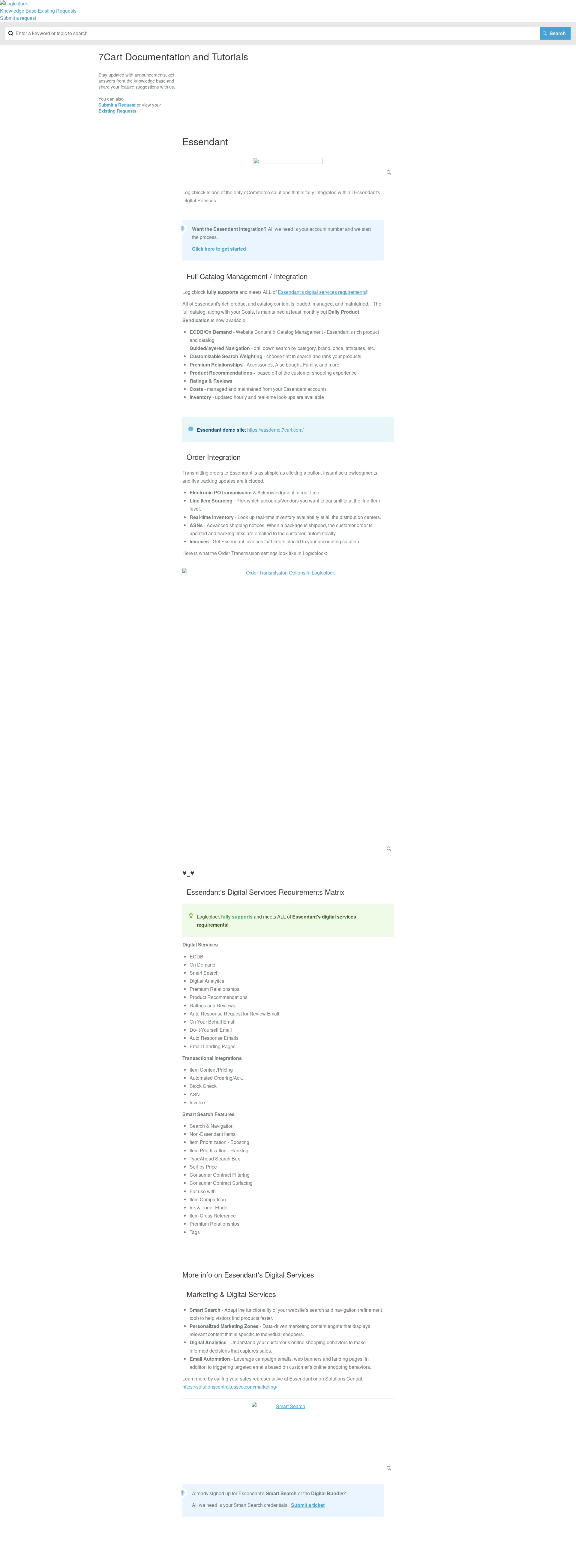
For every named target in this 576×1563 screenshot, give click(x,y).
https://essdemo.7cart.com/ (275, 429)
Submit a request (18, 17)
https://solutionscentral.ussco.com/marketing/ (229, 1386)
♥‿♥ (188, 872)
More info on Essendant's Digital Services (248, 1274)
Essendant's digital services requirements (322, 291)
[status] (288, 429)
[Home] (14, 3)
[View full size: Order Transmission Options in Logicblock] (288, 711)
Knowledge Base (18, 10)
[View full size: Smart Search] (288, 1437)
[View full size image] (288, 167)
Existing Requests (57, 10)
